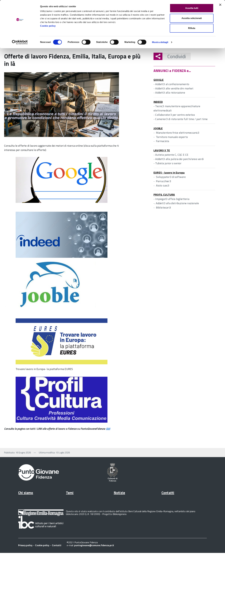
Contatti (167, 492)
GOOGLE (159, 80)
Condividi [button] (176, 56)
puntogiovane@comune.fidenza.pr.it (94, 545)
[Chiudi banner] (220, 5)
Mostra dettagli (160, 42)
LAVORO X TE (162, 150)
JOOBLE (158, 128)
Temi (70, 492)
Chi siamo (25, 492)
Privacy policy (25, 545)
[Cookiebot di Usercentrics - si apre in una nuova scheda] (19, 42)
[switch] (86, 42)
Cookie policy (48, 25)
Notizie (119, 492)
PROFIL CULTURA (164, 195)
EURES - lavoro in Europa (169, 173)
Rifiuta (191, 28)
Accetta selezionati (192, 18)
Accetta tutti (191, 8)
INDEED (158, 102)
